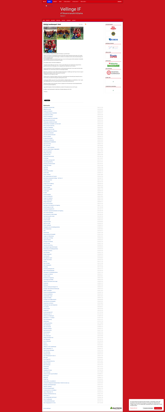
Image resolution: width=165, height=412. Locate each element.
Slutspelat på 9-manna (48, 370)
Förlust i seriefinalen (47, 225)
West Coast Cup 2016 (47, 330)
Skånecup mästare (47, 362)
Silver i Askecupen (47, 145)
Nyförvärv (45, 261)
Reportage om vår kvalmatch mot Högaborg (52, 205)
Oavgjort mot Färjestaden (48, 127)
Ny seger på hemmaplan (48, 138)
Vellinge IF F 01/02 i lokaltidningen (50, 346)
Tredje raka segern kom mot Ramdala (50, 118)
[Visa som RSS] (85, 24)
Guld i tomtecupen (47, 364)
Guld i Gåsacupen (47, 339)
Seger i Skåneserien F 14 (48, 348)
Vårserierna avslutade (47, 328)
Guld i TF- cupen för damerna (49, 147)
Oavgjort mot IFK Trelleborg (49, 183)
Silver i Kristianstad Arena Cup (49, 361)
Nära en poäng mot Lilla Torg (49, 125)
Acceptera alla (158, 408)
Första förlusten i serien (48, 295)
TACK (45, 230)
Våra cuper (83, 1)
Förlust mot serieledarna (48, 116)
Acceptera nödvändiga (148, 408)
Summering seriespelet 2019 (49, 208)
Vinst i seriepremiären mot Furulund (50, 176)
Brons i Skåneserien (47, 341)
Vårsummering (46, 232)
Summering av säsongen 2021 (49, 160)
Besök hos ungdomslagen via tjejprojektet (51, 149)
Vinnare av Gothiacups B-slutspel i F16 (51, 286)
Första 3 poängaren (47, 194)
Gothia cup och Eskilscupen (49, 315)
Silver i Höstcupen (47, 371)
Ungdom (54, 1)
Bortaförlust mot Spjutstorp (49, 277)
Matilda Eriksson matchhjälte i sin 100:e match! (52, 123)
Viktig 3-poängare (47, 187)
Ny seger (45, 192)
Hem (45, 1)
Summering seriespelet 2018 (49, 268)
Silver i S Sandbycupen (48, 399)
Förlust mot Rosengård (48, 189)
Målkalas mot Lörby (47, 109)
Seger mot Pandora (47, 239)
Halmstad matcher (47, 353)
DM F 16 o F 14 (46, 333)
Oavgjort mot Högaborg (48, 198)
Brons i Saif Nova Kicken (48, 203)
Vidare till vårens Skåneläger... (49, 350)
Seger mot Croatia (47, 223)
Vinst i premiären (47, 252)
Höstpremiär (46, 283)
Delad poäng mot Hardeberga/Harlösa (51, 248)
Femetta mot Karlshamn (48, 111)
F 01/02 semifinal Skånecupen (49, 400)
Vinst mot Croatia (47, 243)
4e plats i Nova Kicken (48, 259)
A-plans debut (46, 172)
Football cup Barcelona (48, 323)
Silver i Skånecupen (47, 335)
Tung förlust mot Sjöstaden (49, 132)
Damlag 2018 (46, 310)
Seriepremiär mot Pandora (48, 303)
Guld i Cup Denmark (47, 326)
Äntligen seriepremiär (47, 152)
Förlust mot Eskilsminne (48, 196)
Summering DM (46, 256)
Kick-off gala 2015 (47, 359)
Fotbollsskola (67, 1)
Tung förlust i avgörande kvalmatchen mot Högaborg (53, 210)
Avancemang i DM (47, 154)
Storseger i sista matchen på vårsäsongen (51, 288)
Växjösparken (46, 368)
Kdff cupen (46, 357)
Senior (49, 1)
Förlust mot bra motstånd (48, 170)
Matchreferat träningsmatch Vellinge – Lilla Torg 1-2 (53, 178)
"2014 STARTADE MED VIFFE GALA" (50, 397)
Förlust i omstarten (47, 174)
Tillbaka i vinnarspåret (48, 290)
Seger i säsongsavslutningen (49, 270)
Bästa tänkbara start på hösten (49, 120)
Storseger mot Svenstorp (48, 241)
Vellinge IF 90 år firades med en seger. (50, 281)
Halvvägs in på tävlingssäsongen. (50, 384)
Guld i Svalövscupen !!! (48, 150)
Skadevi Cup (46, 379)
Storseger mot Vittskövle (48, 274)
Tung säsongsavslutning (48, 161)
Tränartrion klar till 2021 (48, 179)
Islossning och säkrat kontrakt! (49, 163)
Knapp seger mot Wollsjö (48, 237)
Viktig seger (46, 169)
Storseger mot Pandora (48, 250)
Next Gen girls (46, 375)
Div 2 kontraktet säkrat (48, 185)
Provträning (46, 266)
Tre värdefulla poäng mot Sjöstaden (50, 112)
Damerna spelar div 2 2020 (48, 207)
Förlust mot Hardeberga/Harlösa (50, 292)
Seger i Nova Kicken (47, 143)
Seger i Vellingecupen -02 (48, 391)
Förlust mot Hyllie (47, 219)
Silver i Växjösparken (47, 265)
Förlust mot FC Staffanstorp (49, 140)
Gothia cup (46, 344)
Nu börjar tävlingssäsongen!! (49, 388)
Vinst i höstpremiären (47, 228)
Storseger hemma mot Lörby (49, 129)
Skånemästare (46, 321)
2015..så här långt (47, 352)
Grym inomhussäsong (48, 319)
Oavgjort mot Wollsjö (47, 297)
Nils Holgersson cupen (48, 257)
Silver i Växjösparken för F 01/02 (49, 402)
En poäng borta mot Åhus (48, 114)
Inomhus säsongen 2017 (48, 312)
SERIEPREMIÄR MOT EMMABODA (50, 141)
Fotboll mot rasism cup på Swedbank (50, 373)
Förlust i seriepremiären (48, 199)
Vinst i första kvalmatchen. (48, 212)
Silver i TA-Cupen (47, 263)
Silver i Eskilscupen (47, 324)
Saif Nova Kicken (47, 308)
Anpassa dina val (133, 408)
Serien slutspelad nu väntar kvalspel (50, 214)
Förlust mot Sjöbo (47, 275)
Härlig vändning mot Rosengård (49, 234)
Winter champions (47, 332)
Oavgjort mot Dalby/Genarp (49, 236)
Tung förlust (46, 167)
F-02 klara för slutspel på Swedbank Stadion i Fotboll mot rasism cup (56, 382)
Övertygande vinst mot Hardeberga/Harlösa (52, 227)
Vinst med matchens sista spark (49, 134)
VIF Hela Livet (75, 1)
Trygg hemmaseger (47, 221)
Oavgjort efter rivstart (47, 165)
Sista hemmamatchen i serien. (49, 216)
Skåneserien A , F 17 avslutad (49, 317)
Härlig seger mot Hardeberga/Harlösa (51, 272)
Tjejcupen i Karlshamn (48, 386)
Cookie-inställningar (47, 408)
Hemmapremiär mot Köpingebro (50, 301)
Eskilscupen (46, 285)
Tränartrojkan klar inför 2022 (49, 156)
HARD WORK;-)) (46, 395)
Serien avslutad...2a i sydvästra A (50, 381)
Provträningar (46, 158)
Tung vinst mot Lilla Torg (48, 245)
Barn (60, 1)
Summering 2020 (47, 181)
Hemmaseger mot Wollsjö (48, 279)
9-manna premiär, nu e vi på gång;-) (50, 390)
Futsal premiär (46, 366)
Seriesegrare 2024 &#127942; (49, 107)
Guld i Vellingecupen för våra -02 (49, 355)
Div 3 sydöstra (46, 306)
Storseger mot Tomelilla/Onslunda (50, 299)
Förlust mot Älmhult (47, 136)
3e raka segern (46, 190)
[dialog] (146, 405)
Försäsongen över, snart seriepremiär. (50, 304)
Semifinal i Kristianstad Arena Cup (50, 393)
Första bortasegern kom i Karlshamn (50, 131)
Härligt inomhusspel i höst (52, 24)
